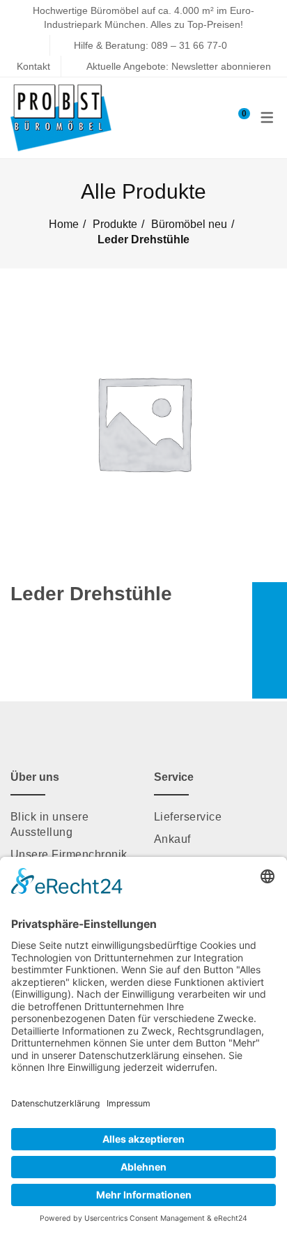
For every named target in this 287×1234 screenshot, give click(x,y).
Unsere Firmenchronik (68, 854)
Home (64, 224)
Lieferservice (188, 817)
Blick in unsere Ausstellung (49, 824)
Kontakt (33, 66)
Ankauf (172, 839)
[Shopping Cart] (237, 117)
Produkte (115, 224)
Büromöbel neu (189, 224)
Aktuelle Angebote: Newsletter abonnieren (178, 66)
